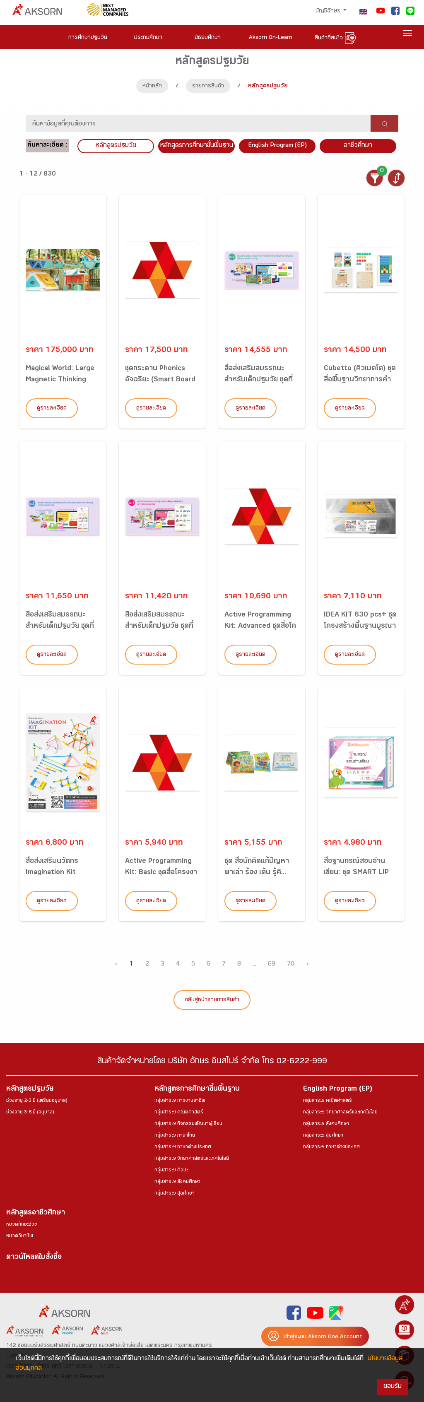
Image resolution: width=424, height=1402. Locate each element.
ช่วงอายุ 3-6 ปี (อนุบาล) (30, 1113)
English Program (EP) (277, 146)
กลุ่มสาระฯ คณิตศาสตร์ (178, 1113)
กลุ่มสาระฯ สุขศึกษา (174, 1194)
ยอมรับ (392, 1387)
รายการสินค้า (208, 86)
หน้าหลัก (152, 86)
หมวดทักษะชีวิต (22, 1225)
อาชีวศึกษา (358, 146)
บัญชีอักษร (329, 11)
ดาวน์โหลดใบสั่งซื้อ (34, 1258)
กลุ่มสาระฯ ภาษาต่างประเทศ (182, 1147)
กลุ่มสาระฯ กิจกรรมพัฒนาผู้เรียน (188, 1124)
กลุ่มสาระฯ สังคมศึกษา (177, 1182)
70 (290, 964)
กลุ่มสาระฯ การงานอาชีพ (179, 1101)
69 (271, 964)
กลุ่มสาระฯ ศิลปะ (171, 1170)
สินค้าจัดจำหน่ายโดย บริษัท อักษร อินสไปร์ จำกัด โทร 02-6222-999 (212, 1062)
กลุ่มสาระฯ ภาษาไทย (174, 1136)
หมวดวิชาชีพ (19, 1236)
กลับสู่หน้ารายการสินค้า (212, 1000)
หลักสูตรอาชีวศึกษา (35, 1213)
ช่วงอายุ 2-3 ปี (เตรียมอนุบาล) (36, 1101)
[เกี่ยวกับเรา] (404, 1304)
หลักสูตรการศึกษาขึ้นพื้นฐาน (197, 1089)
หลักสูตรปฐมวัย (29, 1089)
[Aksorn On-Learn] (404, 1329)
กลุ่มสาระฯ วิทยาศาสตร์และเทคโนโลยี (191, 1159)
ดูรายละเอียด (52, 408)
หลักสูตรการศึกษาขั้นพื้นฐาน (196, 146)
